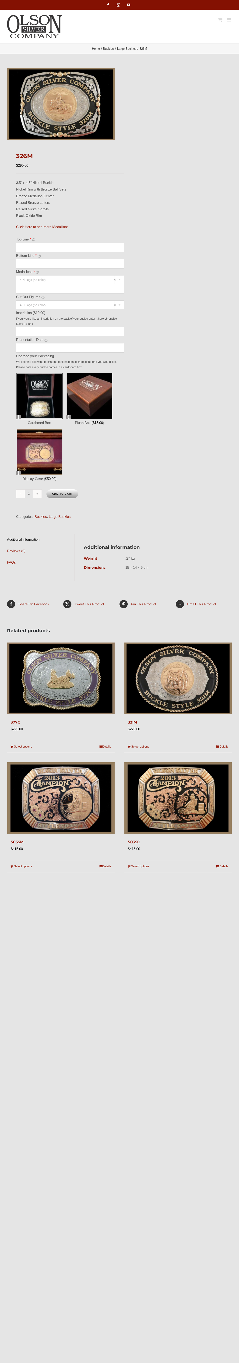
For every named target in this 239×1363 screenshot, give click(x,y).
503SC (134, 842)
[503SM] (61, 798)
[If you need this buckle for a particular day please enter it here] (46, 340)
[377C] (61, 678)
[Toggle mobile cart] (220, 19)
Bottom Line (26, 256)
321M (132, 722)
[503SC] (178, 798)
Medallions (25, 272)
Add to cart (62, 493)
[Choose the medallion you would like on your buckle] (37, 272)
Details (106, 746)
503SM (17, 842)
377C (15, 722)
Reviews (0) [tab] (16, 551)
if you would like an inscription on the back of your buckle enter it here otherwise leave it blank (66, 321)
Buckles (41, 517)
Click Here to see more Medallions (42, 227)
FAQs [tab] (11, 562)
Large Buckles (60, 517)
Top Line (23, 239)
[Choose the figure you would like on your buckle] (43, 297)
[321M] (178, 678)
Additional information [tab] (23, 539)
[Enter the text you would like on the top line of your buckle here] (33, 239)
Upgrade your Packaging (35, 356)
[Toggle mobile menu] (229, 19)
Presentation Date (29, 340)
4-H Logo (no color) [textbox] (68, 280)
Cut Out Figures (28, 297)
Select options (23, 746)
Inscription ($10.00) (30, 313)
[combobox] (70, 279)
